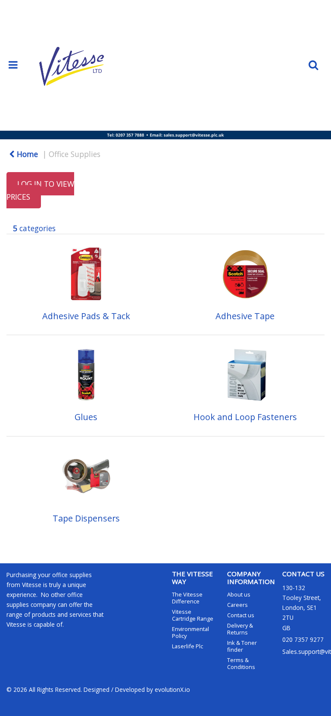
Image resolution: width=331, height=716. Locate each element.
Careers (237, 605)
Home (26, 154)
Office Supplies (74, 154)
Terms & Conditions (241, 663)
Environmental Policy (190, 632)
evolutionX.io (172, 689)
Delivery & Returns (240, 629)
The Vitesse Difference (187, 597)
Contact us (240, 615)
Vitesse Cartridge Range (192, 615)
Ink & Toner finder (242, 646)
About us (238, 594)
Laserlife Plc (187, 646)
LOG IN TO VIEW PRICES (40, 190)
